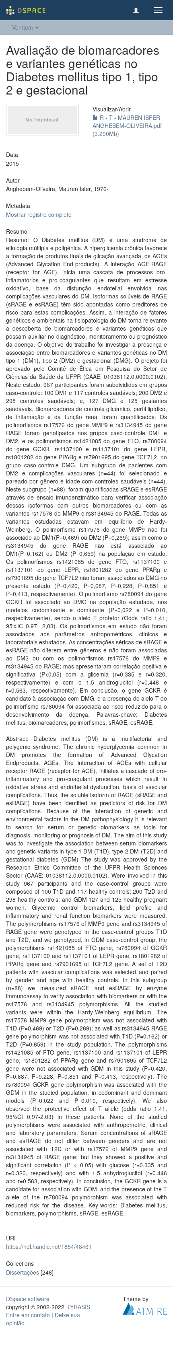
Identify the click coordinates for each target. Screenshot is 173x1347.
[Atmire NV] (145, 1308)
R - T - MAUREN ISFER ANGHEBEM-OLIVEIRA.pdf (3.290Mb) (127, 125)
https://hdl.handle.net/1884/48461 (49, 1246)
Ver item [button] (23, 27)
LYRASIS (79, 1307)
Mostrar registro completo (39, 214)
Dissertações (22, 1272)
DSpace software (27, 1299)
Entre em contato (28, 1315)
